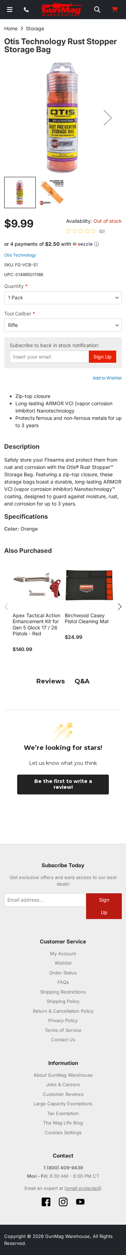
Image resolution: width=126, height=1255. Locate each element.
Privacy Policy (63, 1020)
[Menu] (9, 9)
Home (11, 28)
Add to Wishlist (107, 378)
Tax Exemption (63, 1113)
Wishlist (63, 963)
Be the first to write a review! (63, 784)
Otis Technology (20, 255)
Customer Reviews (63, 1094)
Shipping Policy (63, 1001)
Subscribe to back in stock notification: (54, 345)
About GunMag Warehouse (63, 1075)
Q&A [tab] (82, 681)
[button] (108, 118)
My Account (63, 953)
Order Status (63, 972)
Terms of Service (63, 1030)
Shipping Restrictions (63, 992)
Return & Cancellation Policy (63, 1011)
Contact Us (63, 1039)
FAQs (63, 982)
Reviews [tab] (50, 681)
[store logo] (62, 9)
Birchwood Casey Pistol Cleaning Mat (87, 618)
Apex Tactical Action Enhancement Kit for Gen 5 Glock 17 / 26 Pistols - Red (36, 624)
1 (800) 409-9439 (63, 1167)
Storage (35, 28)
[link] (85, 231)
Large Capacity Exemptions (63, 1103)
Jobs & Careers (63, 1084)
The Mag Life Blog (63, 1122)
